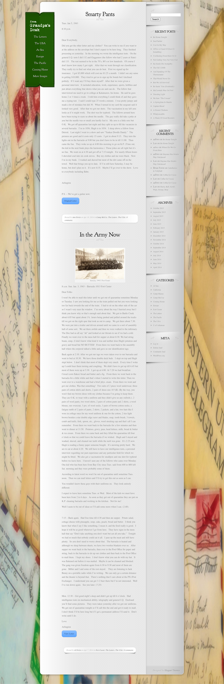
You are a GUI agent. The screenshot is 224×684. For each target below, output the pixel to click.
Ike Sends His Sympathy (163, 63)
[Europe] (40, 56)
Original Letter (70, 200)
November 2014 (159, 239)
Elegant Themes (172, 670)
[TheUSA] (40, 43)
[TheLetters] (40, 37)
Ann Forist (76, 217)
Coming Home (159, 301)
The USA (121, 217)
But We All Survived (161, 82)
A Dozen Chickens (160, 110)
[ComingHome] (40, 69)
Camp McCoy (101, 217)
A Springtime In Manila (162, 102)
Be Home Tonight (160, 37)
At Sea (155, 285)
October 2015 (158, 208)
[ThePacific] (40, 63)
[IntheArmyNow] (100, 234)
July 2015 (157, 220)
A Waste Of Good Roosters (164, 118)
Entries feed (157, 347)
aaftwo (155, 147)
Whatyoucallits (159, 114)
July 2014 (157, 255)
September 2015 (159, 212)
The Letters (112, 217)
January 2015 (158, 231)
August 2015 (158, 216)
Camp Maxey (158, 293)
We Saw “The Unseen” (162, 98)
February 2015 (159, 228)
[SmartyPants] (100, 14)
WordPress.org (159, 355)
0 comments (128, 650)
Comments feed (159, 351)
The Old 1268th (159, 67)
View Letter (69, 633)
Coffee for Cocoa (169, 175)
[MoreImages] (40, 76)
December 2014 (159, 235)
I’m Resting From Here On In (164, 55)
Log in (155, 343)
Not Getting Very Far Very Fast (165, 59)
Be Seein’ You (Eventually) (163, 86)
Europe (156, 305)
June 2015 (157, 224)
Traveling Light (159, 94)
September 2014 (159, 247)
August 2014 (158, 251)
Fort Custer (100, 650)
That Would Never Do (161, 78)
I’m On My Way (159, 45)
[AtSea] (40, 50)
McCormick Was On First (163, 90)
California (157, 289)
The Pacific (157, 317)
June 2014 (157, 259)
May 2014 (157, 263)
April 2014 (157, 267)
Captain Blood (158, 106)
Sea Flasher (157, 41)
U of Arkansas (159, 325)
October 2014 (158, 243)
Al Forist (77, 650)
